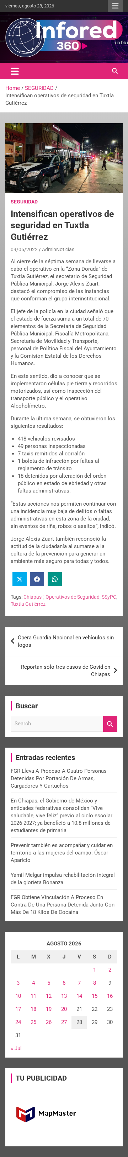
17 (18, 1009)
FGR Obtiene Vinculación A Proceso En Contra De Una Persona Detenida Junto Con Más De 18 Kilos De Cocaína (62, 904)
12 (49, 996)
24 (18, 1022)
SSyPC (109, 597)
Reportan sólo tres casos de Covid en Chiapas (65, 671)
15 (94, 996)
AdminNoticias (58, 249)
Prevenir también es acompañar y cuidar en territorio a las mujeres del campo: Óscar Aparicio (62, 852)
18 (33, 1009)
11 (33, 996)
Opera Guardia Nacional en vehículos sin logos (66, 641)
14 (79, 996)
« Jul (16, 1048)
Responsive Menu (115, 6)
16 (110, 996)
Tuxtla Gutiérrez (28, 604)
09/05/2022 (24, 249)
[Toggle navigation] (14, 71)
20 (64, 1009)
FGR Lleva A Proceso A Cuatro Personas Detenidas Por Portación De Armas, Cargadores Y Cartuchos (59, 778)
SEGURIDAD (24, 202)
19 (49, 1009)
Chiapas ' (33, 597)
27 (64, 1022)
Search (110, 724)
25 (33, 1022)
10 (18, 996)
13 (64, 996)
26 (49, 1022)
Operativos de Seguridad (73, 597)
